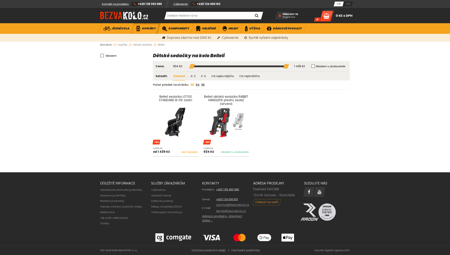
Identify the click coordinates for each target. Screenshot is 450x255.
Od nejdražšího (249, 76)
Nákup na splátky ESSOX (166, 206)
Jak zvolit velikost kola (114, 218)
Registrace (289, 17)
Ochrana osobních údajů (209, 250)
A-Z (193, 76)
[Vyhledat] (256, 15)
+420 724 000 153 (208, 4)
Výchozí (179, 76)
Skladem (111, 56)
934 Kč (177, 66)
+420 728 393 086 (150, 4)
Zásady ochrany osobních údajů (121, 206)
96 (203, 84)
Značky (104, 223)
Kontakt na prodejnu (115, 4)
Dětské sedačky (142, 44)
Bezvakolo (106, 44)
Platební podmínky (112, 201)
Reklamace (107, 212)
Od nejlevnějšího (222, 76)
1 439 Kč (299, 66)
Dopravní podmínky (113, 195)
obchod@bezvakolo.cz (232, 205)
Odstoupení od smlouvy (166, 212)
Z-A (203, 76)
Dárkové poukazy (162, 201)
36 (192, 84)
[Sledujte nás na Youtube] (319, 192)
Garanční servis (161, 195)
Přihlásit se (290, 14)
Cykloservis (180, 4)
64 (198, 84)
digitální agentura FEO (337, 250)
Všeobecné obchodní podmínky (121, 190)
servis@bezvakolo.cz (231, 211)
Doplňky (122, 44)
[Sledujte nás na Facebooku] (309, 192)
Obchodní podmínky (245, 250)
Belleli (161, 44)
